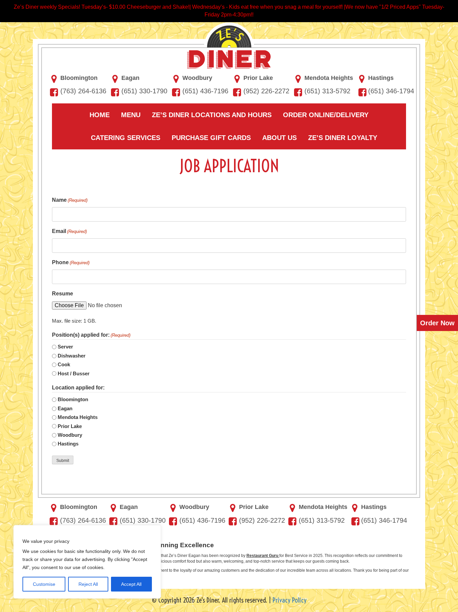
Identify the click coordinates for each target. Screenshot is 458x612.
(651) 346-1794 (391, 91)
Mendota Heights (328, 78)
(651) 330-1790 (144, 91)
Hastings (381, 78)
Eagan (130, 78)
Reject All (88, 584)
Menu (130, 115)
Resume (62, 293)
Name (70, 200)
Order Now (437, 323)
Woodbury (197, 78)
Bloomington (79, 78)
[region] (87, 562)
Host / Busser (74, 373)
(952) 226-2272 (266, 91)
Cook (64, 364)
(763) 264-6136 (83, 91)
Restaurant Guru (262, 555)
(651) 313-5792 (327, 91)
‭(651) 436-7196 (205, 91)
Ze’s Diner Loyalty (342, 137)
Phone (71, 262)
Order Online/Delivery (325, 115)
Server (65, 346)
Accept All (131, 584)
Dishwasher (71, 356)
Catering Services (125, 137)
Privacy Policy (289, 600)
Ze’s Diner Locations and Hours (212, 115)
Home (100, 115)
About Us (279, 137)
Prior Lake (258, 78)
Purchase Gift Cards (211, 137)
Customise (44, 584)
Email (69, 231)
